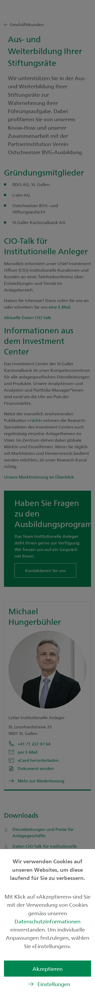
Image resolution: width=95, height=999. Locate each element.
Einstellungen (53, 983)
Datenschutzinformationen (47, 921)
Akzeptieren (47, 968)
